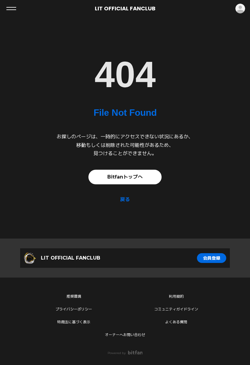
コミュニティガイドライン (176, 309)
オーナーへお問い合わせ (125, 334)
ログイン (240, 8)
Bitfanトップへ (125, 177)
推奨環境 (73, 296)
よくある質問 (176, 322)
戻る (125, 199)
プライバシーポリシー (73, 309)
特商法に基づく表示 (73, 322)
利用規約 (176, 296)
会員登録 (211, 258)
